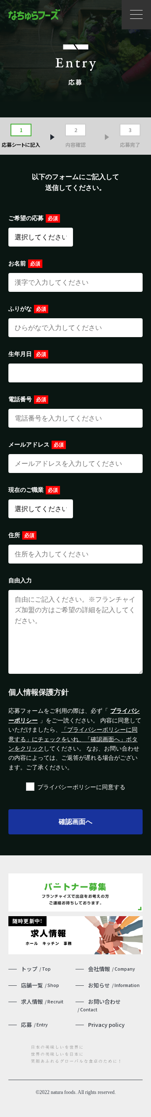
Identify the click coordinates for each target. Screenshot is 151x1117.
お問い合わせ (99, 1005)
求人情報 (42, 1001)
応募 (34, 1025)
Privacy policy (106, 1025)
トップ (36, 969)
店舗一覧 (40, 985)
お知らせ (114, 985)
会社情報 (111, 969)
